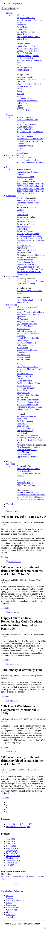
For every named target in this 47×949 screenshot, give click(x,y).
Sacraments (11, 195)
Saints (19, 91)
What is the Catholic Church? (29, 84)
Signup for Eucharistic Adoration (30, 162)
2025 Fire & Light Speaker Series (30, 186)
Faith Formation (12, 276)
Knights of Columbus (25, 321)
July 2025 (10, 865)
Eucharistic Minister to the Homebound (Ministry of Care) (29, 405)
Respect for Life (23, 328)
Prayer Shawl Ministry (26, 388)
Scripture (20, 93)
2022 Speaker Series (25, 193)
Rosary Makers (23, 390)
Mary (19, 96)
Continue (5, 557)
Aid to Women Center (26, 485)
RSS (30, 824)
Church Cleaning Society (27, 449)
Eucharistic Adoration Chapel (29, 160)
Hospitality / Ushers (25, 146)
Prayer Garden (23, 110)
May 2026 (10, 841)
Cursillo (20, 378)
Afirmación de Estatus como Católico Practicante (28, 258)
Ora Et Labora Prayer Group (28, 383)
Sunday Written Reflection (28, 48)
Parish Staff (21, 25)
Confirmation (22, 214)
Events (9, 167)
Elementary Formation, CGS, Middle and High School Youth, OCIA (30, 440)
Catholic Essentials (24, 86)
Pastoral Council (23, 359)
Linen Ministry (23, 452)
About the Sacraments (26, 200)
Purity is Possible (24, 471)
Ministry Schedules (25, 129)
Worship (9, 115)
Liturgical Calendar (25, 98)
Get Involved (11, 305)
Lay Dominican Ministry (27, 324)
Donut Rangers (23, 340)
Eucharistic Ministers (25, 428)
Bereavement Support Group (28, 402)
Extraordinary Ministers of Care (30, 139)
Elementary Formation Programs (30, 281)
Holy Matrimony (24, 226)
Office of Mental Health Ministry (30, 499)
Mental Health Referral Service (29, 497)
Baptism (20, 210)
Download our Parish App (12, 891)
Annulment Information (26, 250)
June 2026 (10, 839)
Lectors (20, 148)
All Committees (23, 355)
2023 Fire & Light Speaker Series (30, 191)
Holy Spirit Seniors (25, 345)
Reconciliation (23, 219)
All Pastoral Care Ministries (28, 400)
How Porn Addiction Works (28, 468)
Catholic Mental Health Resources (31, 495)
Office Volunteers (24, 454)
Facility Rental (23, 70)
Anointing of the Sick (25, 222)
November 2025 (13, 855)
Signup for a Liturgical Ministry (30, 131)
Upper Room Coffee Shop (28, 457)
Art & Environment (25, 136)
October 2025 (12, 858)
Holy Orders (22, 229)
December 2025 (12, 853)
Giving (9, 461)
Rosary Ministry (23, 392)
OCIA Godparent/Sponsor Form (30, 269)
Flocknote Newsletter (25, 58)
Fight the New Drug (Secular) (29, 473)
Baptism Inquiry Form (26, 262)
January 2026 (11, 851)
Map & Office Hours (25, 32)
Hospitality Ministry (25, 430)
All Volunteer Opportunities (28, 447)
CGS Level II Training (26, 283)
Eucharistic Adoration (15, 155)
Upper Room (22, 105)
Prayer (19, 89)
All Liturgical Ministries (26, 416)
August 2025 (11, 863)
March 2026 (11, 846)
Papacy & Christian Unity (27, 101)
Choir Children (23, 426)
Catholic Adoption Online (27, 492)
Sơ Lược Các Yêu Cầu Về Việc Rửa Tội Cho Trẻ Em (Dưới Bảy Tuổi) (30, 240)
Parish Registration (24, 67)
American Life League (26, 483)
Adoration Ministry (25, 376)
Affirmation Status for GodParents (31, 255)
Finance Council (23, 357)
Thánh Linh (11, 504)
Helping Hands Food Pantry (28, 409)
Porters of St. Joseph (25, 326)
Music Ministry (23, 153)
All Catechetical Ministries (28, 435)
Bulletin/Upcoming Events (28, 55)
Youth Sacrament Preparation (29, 236)
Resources (10, 464)
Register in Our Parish (26, 17)
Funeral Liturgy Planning (27, 124)
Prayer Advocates (24, 385)
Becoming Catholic (25, 77)
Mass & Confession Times (27, 120)
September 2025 (13, 860)
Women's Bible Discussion (28, 395)
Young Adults (22, 347)
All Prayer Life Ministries (27, 366)
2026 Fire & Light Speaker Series (30, 184)
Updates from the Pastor (27, 46)
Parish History (22, 27)
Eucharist (20, 212)
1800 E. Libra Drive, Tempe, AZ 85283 (17, 876)
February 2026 (12, 848)
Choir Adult (22, 423)
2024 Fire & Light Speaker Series (30, 188)
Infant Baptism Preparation (28, 233)
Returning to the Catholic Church (30, 79)
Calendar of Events (25, 179)
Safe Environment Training (28, 314)
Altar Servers (22, 419)
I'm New (9, 13)
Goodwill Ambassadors (26, 343)
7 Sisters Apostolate (25, 374)
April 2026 (10, 844)
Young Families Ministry (27, 350)
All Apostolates (23, 319)
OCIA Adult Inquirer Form (28, 267)
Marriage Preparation (25, 245)
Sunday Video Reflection (27, 51)
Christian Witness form (26, 264)
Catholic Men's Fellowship (28, 338)
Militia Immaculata (24, 381)
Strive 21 (20, 476)
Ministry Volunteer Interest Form (30, 312)
